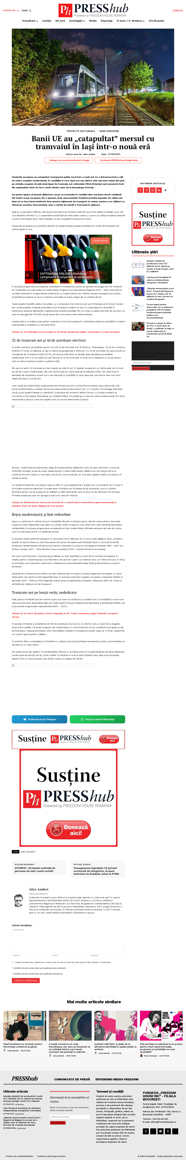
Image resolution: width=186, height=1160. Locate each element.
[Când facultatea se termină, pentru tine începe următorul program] (24, 1026)
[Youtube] (175, 1131)
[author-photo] (5, 1050)
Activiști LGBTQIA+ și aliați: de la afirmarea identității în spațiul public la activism (115, 1046)
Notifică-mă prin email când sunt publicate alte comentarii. (40, 968)
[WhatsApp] (152, 190)
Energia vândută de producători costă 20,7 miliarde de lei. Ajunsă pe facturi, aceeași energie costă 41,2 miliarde (160, 266)
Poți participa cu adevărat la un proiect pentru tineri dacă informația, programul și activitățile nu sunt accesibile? (161, 1048)
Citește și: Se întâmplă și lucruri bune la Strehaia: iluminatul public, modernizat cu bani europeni (65, 332)
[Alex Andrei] (18, 900)
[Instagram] (153, 1131)
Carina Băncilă (12, 1051)
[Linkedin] (159, 190)
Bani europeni (28, 852)
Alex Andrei (89, 154)
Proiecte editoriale (81, 131)
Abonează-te (139, 368)
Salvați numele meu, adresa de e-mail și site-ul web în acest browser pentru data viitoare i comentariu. (63, 962)
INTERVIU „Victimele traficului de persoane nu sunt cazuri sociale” (35, 869)
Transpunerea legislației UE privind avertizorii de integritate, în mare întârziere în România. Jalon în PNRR (96, 871)
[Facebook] (140, 190)
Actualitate (8, 1104)
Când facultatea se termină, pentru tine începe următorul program (22, 1045)
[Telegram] (161, 1131)
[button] (27, 10)
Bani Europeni (109, 131)
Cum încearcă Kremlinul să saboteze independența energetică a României (159, 280)
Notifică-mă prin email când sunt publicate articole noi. (38, 974)
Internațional (9, 1128)
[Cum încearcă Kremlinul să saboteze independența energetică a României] (138, 280)
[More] (165, 190)
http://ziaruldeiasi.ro (38, 894)
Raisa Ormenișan (150, 1056)
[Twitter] (146, 190)
